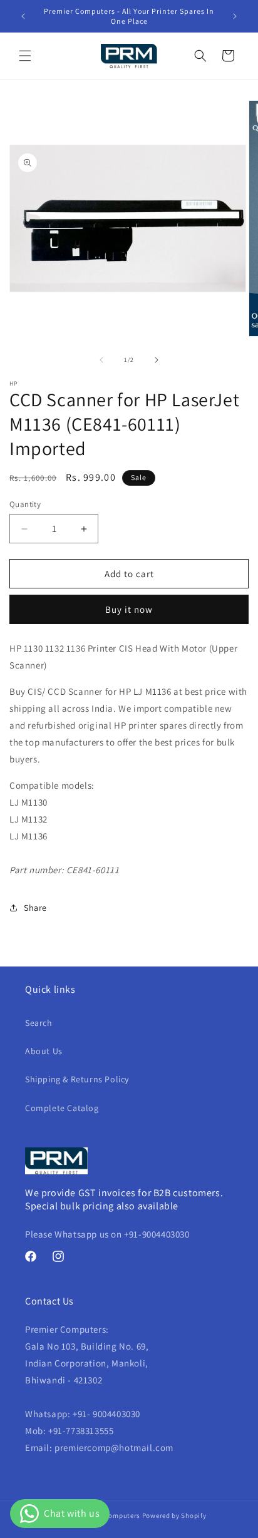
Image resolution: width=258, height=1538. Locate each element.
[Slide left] (101, 360)
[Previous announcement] (23, 16)
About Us (44, 1051)
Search (39, 1022)
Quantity (25, 504)
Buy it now (129, 609)
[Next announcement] (235, 16)
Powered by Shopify (174, 1515)
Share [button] (35, 907)
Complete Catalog (62, 1108)
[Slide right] (156, 360)
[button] (25, 55)
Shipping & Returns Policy (77, 1079)
